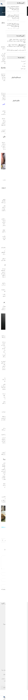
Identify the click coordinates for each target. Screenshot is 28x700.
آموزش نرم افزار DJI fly (12, 50)
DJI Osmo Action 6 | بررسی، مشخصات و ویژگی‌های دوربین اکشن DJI (13, 8)
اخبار (24, 63)
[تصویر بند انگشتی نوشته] (22, 9)
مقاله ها (23, 66)
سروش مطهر (21, 44)
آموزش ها (23, 61)
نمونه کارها (23, 68)
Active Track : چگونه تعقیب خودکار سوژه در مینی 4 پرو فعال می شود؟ (16, 41)
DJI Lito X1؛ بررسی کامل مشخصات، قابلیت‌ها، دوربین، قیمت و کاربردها (13, 16)
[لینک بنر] (16, 84)
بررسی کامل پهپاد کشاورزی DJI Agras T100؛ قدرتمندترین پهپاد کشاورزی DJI (13, 25)
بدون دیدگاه (9, 11)
